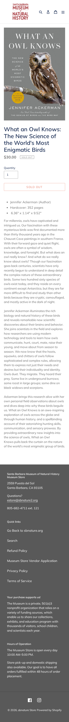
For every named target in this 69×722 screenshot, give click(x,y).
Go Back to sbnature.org (25, 530)
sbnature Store (27, 710)
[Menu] (63, 12)
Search (12, 541)
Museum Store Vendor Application (32, 561)
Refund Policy (17, 551)
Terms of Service (19, 581)
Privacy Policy (17, 571)
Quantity (9, 168)
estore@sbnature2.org (22, 500)
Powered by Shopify (49, 710)
